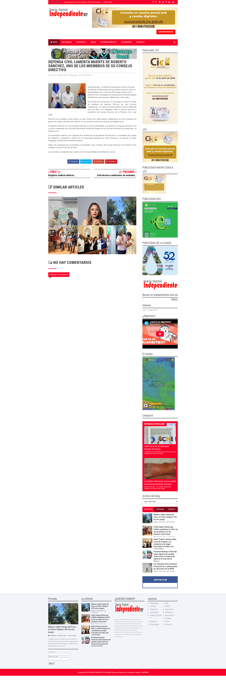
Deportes (80, 42)
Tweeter (87, 161)
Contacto (140, 42)
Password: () (53, 656)
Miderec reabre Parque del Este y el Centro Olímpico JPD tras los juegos (76, 2)
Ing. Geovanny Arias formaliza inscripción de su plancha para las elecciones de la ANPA (165, 566)
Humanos (169, 612)
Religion (153, 621)
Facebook (74, 161)
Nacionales (67, 42)
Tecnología (154, 624)
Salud (93, 42)
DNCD (167, 606)
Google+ (99, 161)
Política (168, 618)
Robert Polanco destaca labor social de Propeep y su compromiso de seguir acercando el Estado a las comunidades (164, 544)
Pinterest (112, 161)
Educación (154, 612)
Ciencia (153, 606)
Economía (169, 609)
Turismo (168, 624)
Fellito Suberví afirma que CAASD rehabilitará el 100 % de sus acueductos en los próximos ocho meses (165, 530)
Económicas (126, 42)
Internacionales (108, 42)
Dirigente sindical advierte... (62, 175)
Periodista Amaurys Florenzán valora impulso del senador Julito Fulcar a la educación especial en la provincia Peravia (165, 556)
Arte (166, 603)
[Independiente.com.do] (129, 613)
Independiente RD (98, 672)
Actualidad (154, 603)
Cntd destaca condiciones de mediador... (116, 175)
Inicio (54, 42)
